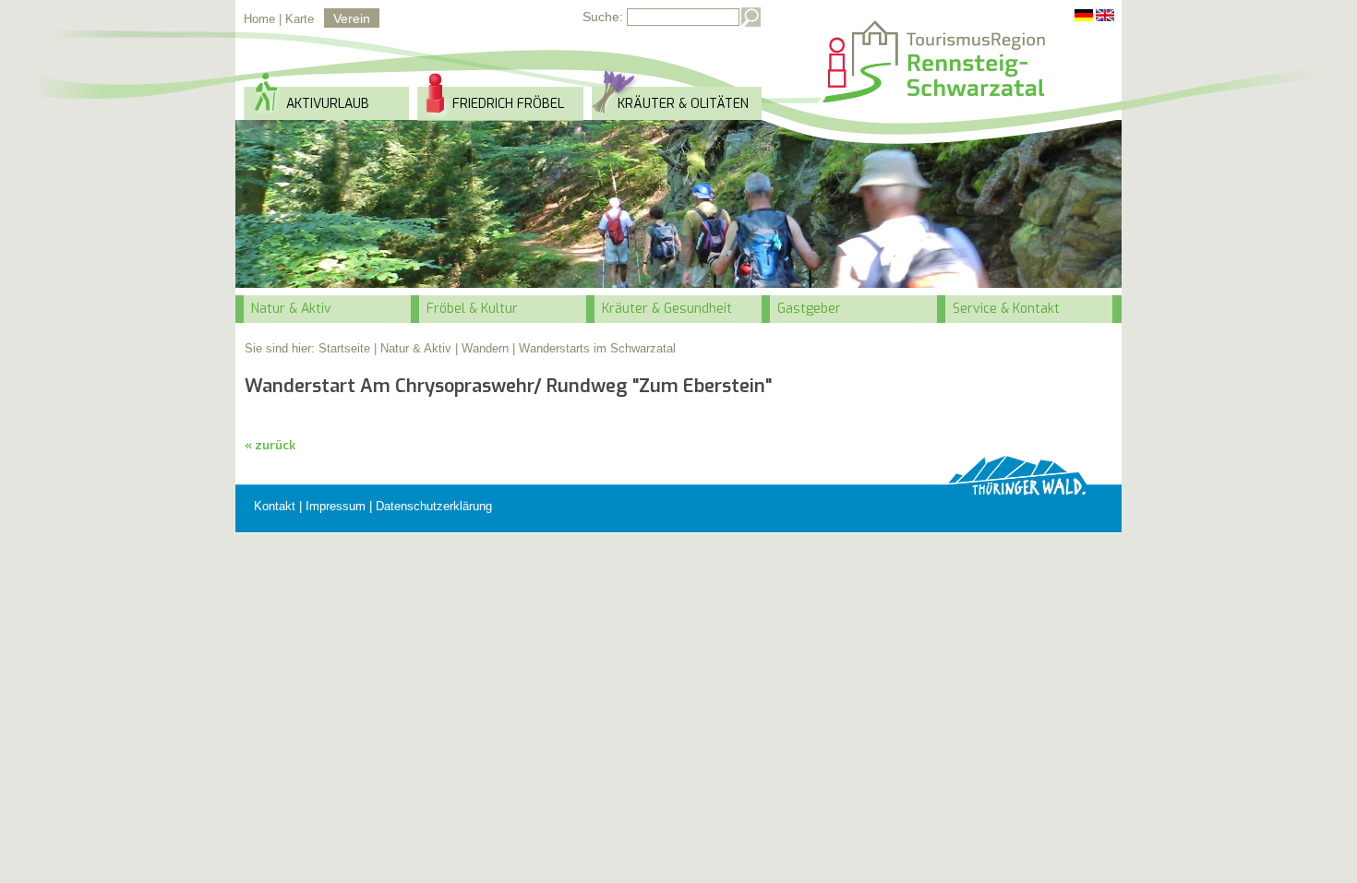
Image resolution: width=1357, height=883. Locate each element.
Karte (299, 19)
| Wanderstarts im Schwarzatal (594, 348)
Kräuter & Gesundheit (667, 308)
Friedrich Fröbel (508, 104)
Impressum (336, 506)
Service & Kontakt (1006, 308)
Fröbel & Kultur (472, 308)
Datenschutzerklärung (434, 506)
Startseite (344, 348)
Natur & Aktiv (291, 308)
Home (259, 19)
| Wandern (482, 348)
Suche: (602, 16)
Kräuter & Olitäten (683, 104)
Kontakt (274, 506)
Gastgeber (809, 308)
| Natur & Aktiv (412, 348)
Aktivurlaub (327, 104)
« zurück (270, 445)
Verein (351, 18)
